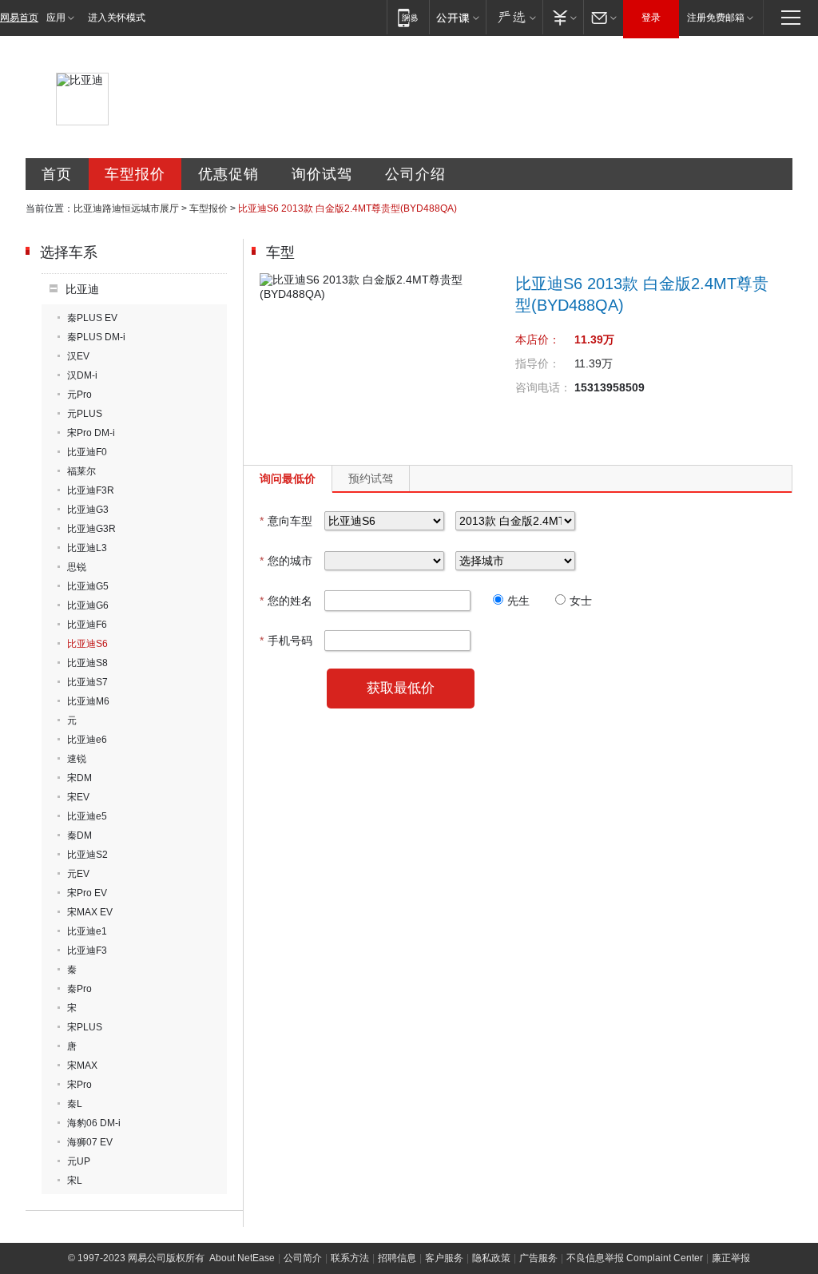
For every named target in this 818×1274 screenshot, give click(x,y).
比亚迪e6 (87, 739)
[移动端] (408, 17)
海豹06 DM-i (94, 1123)
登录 (651, 17)
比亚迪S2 (87, 854)
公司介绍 (415, 174)
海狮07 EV (90, 1142)
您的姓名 (286, 600)
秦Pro (79, 988)
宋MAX (82, 1065)
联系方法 (350, 1258)
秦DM (79, 835)
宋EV (78, 797)
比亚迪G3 (88, 509)
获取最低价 (401, 688)
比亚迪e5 (87, 816)
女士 (581, 600)
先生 (518, 600)
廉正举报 (731, 1258)
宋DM (79, 778)
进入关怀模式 (116, 17)
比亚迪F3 (87, 950)
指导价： (537, 363)
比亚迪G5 (88, 586)
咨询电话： (543, 387)
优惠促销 (228, 174)
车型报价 (135, 174)
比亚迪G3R (91, 528)
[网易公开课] (457, 17)
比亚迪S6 (87, 643)
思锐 (76, 567)
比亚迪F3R (90, 490)
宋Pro (79, 1084)
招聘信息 (397, 1258)
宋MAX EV (90, 912)
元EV (78, 873)
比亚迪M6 (88, 701)
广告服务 (538, 1258)
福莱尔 (81, 471)
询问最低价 (288, 478)
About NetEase (242, 1258)
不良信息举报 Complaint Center (634, 1258)
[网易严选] (514, 17)
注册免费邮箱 (716, 17)
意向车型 (286, 520)
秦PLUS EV (92, 317)
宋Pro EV (87, 893)
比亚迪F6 (87, 624)
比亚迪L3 (87, 548)
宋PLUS (84, 1027)
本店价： (537, 339)
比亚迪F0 (87, 452)
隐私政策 (491, 1258)
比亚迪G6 (88, 605)
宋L (74, 1180)
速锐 (76, 758)
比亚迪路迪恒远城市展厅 (126, 208)
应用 (56, 17)
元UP (78, 1161)
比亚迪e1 (87, 931)
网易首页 (19, 17)
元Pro (79, 394)
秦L (74, 1103)
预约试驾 (370, 478)
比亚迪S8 (87, 663)
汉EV (78, 356)
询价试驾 (322, 174)
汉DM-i (82, 375)
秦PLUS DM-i (96, 337)
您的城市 (286, 560)
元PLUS (84, 413)
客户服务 (444, 1258)
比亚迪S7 (87, 682)
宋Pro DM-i (91, 433)
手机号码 (286, 640)
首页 (57, 174)
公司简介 (303, 1258)
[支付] (562, 17)
